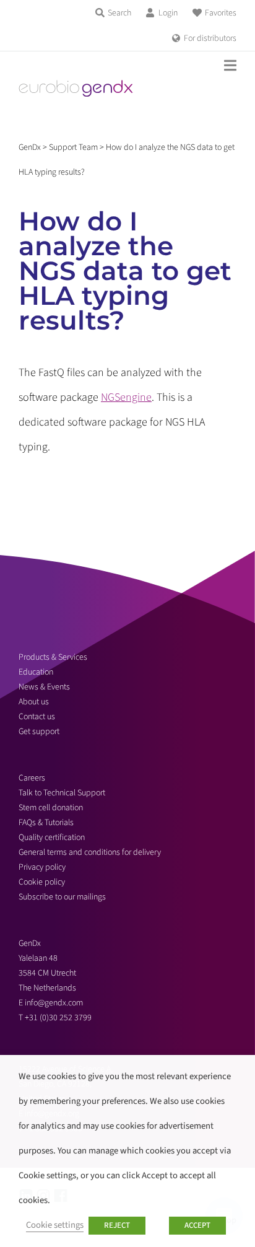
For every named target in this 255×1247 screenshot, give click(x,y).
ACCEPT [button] (197, 1225)
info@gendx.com (54, 1003)
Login (168, 13)
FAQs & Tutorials (46, 822)
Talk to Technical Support (62, 793)
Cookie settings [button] (55, 1225)
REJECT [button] (117, 1225)
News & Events (44, 687)
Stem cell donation (51, 808)
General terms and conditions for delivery (90, 852)
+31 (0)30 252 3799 (59, 1018)
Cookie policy (42, 882)
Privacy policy (42, 867)
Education (36, 672)
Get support (39, 731)
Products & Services (53, 657)
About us (34, 702)
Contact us (37, 717)
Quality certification (52, 837)
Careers (32, 778)
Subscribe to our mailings (62, 897)
